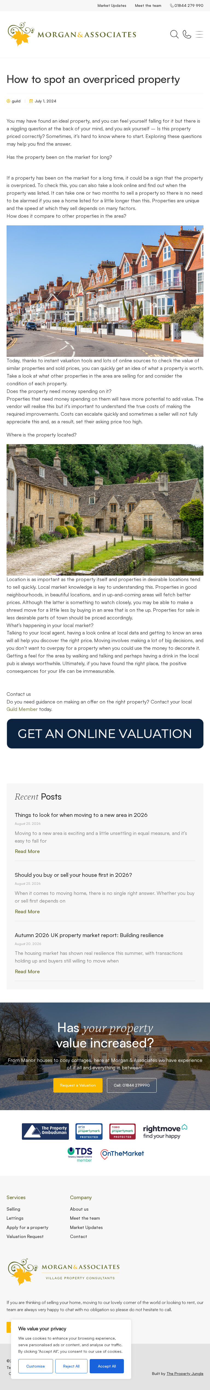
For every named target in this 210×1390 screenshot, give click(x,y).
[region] (71, 1349)
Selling (13, 1209)
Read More (27, 851)
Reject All (71, 1366)
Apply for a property (27, 1227)
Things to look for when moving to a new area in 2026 (81, 814)
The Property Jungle (185, 1373)
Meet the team (148, 5)
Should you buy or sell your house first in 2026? (73, 874)
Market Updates (112, 5)
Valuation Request (25, 1236)
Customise (35, 1366)
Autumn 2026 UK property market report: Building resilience (89, 935)
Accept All (107, 1366)
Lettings (15, 1218)
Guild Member (22, 709)
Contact (78, 1236)
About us (79, 1209)
